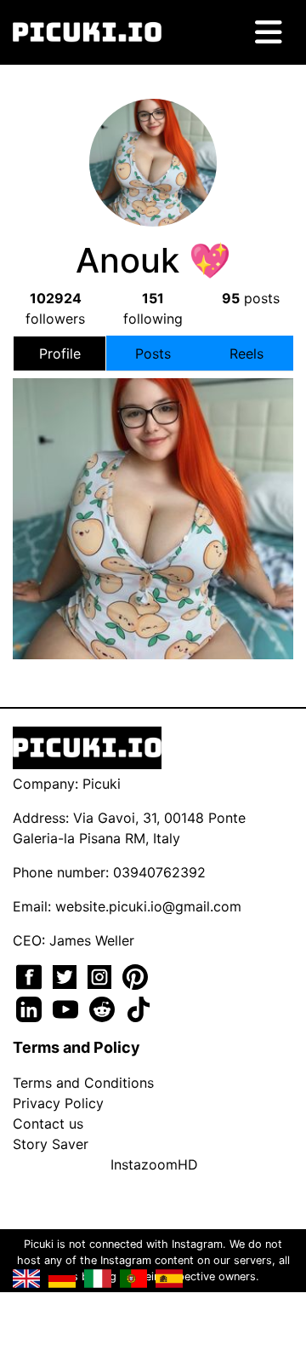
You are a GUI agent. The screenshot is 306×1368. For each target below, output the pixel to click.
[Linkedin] (31, 1007)
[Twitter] (66, 975)
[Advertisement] (153, 510)
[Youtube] (67, 1007)
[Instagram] (101, 975)
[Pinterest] (135, 975)
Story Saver (50, 1143)
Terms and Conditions (83, 1082)
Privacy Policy (58, 1103)
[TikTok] (138, 1007)
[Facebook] (31, 975)
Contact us (48, 1123)
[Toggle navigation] (268, 32)
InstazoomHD (154, 1164)
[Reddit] (104, 1007)
